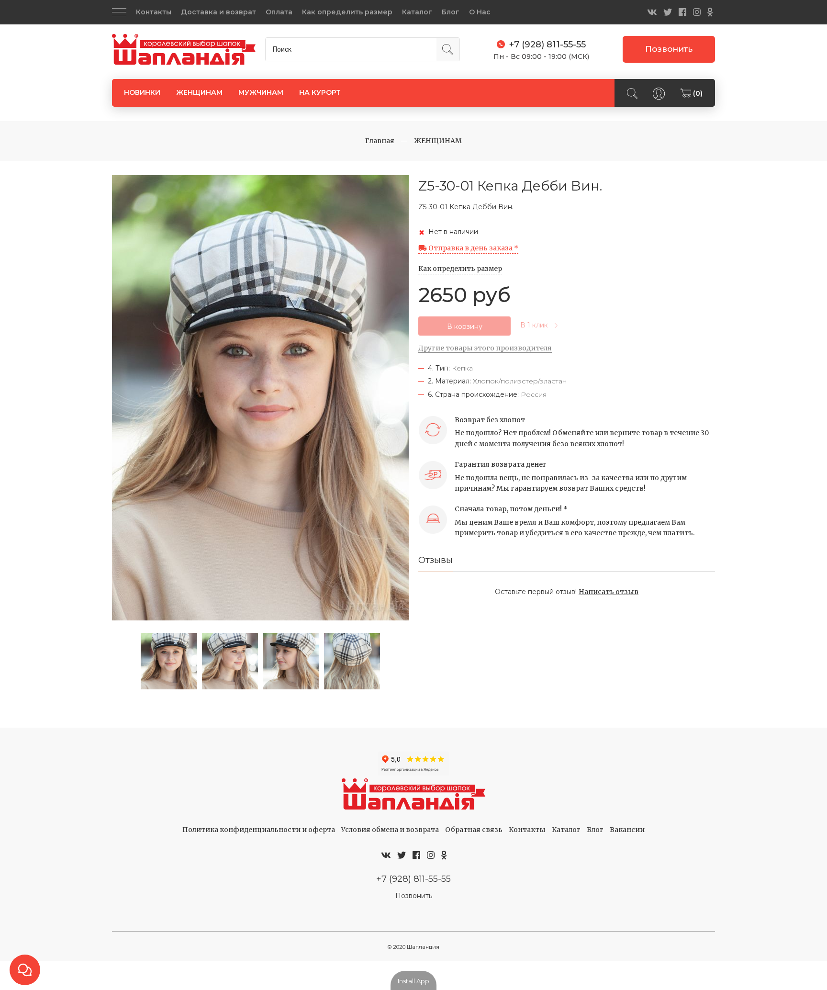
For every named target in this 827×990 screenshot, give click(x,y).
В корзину (464, 326)
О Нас (480, 12)
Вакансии (627, 829)
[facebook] (682, 12)
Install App (413, 981)
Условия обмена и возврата (390, 829)
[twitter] (667, 12)
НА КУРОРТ (320, 92)
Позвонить (669, 49)
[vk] (652, 12)
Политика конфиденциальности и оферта (258, 829)
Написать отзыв (608, 591)
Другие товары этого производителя (485, 348)
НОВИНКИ (142, 92)
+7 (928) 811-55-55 (413, 878)
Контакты (153, 12)
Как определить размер (347, 12)
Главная (379, 140)
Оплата (279, 12)
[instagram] (697, 12)
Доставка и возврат (218, 12)
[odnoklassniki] (710, 12)
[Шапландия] (184, 49)
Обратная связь (474, 829)
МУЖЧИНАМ (260, 92)
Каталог (417, 12)
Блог (450, 12)
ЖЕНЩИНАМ (199, 92)
